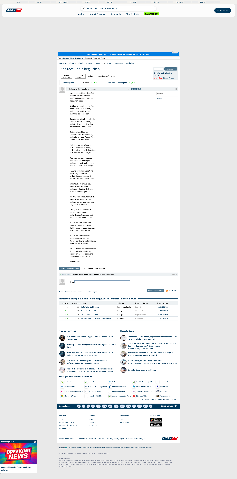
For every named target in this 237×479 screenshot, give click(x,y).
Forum (108, 63)
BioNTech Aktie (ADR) (144, 382)
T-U (139, 406)
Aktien (71, 63)
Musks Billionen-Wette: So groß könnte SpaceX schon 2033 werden (90, 337)
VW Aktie (163, 391)
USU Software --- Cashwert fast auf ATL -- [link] (97, 318)
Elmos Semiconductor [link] (89, 315)
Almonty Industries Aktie (121, 396)
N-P (122, 406)
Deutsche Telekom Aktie (73, 391)
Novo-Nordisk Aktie (143, 386)
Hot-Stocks (79, 58)
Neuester (157, 73)
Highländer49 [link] (140, 315)
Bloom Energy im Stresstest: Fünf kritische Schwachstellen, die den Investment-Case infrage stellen (152, 361)
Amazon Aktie (165, 396)
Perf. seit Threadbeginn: (117, 83)
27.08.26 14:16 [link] (163, 307)
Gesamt (66, 58)
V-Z (145, 406)
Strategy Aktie (141, 396)
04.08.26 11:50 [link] (163, 315)
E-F (98, 406)
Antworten (158, 78)
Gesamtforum (76, 292)
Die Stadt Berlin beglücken (123, 63)
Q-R (128, 406)
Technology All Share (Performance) (90, 63)
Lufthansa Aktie (95, 391)
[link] (62, 92)
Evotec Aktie (164, 386)
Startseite (63, 63)
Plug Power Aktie (118, 391)
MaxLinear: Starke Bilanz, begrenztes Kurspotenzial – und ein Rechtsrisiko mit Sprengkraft (152, 337)
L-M (116, 406)
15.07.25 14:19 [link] (163, 318)
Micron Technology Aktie (97, 386)
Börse (72, 58)
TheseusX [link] (139, 311)
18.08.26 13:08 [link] (163, 311)
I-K (110, 406)
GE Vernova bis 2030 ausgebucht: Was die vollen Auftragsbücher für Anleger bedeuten (87, 361)
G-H (104, 406)
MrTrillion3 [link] (139, 318)
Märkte (81, 14)
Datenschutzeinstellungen (135, 438)
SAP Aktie (116, 382)
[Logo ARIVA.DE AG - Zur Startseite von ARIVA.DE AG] (63, 448)
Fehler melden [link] (64, 428)
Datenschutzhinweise (97, 438)
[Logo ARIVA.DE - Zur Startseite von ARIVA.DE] (170, 438)
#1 (176, 89)
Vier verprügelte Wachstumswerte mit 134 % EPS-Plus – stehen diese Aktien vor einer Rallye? (90, 353)
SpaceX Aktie (94, 382)
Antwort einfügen (90, 292)
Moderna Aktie (165, 382)
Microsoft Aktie (70, 396)
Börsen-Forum (168, 78)
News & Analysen (97, 14)
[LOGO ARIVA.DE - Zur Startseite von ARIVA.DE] (14, 10)
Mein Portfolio (132, 14)
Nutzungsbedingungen (115, 438)
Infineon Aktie (69, 386)
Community (115, 14)
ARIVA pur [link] (93, 422)
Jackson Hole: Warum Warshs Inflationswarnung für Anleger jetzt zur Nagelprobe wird (150, 353)
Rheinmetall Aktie (119, 386)
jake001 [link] (138, 307)
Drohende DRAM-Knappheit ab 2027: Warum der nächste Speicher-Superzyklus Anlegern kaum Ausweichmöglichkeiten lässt (152, 346)
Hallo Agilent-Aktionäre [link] (90, 307)
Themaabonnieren (80, 76)
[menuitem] (73, 419)
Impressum (83, 438)
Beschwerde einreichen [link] (68, 425)
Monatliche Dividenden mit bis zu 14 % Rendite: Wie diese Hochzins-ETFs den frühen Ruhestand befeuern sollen (91, 369)
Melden (159, 98)
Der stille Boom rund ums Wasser (142, 370)
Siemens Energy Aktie (144, 391)
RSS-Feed (172, 290)
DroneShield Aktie (95, 396)
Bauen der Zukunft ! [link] (88, 311)
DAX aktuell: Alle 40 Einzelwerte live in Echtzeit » (160, 399)
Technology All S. (68, 83)
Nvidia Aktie (69, 382)
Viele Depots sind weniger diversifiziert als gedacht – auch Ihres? (92, 345)
